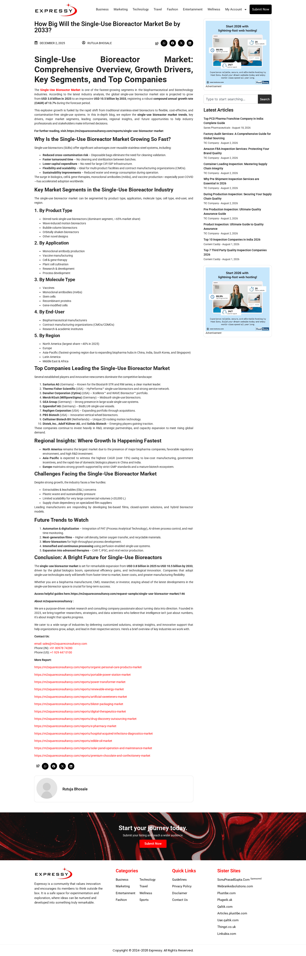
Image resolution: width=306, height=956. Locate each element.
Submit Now (260, 9)
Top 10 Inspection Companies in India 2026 (232, 239)
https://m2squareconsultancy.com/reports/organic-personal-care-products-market (88, 667)
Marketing (121, 9)
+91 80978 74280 (61, 648)
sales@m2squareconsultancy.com (64, 643)
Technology (141, 9)
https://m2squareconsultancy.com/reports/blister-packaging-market (78, 704)
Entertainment (193, 9)
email (37, 643)
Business (102, 9)
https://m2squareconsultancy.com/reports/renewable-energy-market (79, 689)
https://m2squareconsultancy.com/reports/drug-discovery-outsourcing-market (85, 718)
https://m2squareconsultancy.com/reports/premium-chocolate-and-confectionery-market (92, 755)
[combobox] (231, 99)
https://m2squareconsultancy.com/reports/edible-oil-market (73, 740)
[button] (164, 43)
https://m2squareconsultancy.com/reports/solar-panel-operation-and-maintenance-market (93, 748)
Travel (158, 9)
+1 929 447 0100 (61, 652)
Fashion (172, 9)
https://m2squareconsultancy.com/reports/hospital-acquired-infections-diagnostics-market (93, 733)
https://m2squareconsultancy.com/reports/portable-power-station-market (82, 674)
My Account (233, 9)
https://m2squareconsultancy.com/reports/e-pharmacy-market (75, 726)
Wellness (214, 9)
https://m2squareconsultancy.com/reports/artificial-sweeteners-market (80, 696)
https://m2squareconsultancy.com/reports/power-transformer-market (80, 682)
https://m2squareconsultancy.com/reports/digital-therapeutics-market (80, 711)
